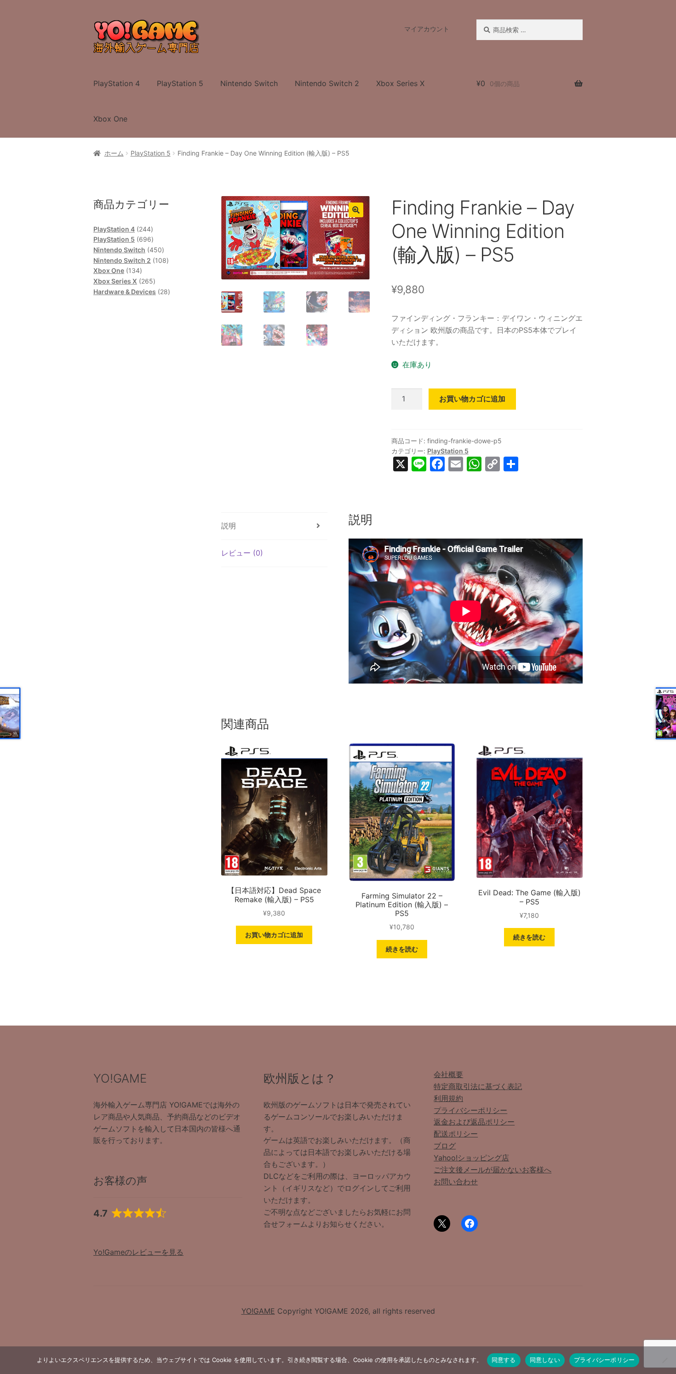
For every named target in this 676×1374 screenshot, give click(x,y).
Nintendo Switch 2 (327, 83)
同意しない (545, 1359)
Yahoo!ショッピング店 (471, 1157)
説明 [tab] (228, 525)
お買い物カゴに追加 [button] (274, 935)
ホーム (114, 153)
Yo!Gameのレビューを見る (138, 1252)
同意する (504, 1359)
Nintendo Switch (249, 83)
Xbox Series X (400, 83)
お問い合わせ (456, 1181)
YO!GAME (258, 1311)
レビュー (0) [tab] (242, 552)
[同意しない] (664, 1360)
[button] (356, 210)
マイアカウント (426, 29)
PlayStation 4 (116, 83)
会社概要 (448, 1074)
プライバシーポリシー (470, 1110)
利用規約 (448, 1098)
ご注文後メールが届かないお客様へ (492, 1169)
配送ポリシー (456, 1133)
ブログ (445, 1145)
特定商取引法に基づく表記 (478, 1086)
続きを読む (402, 949)
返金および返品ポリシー (474, 1121)
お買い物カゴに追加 (472, 398)
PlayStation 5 (180, 83)
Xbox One (110, 118)
